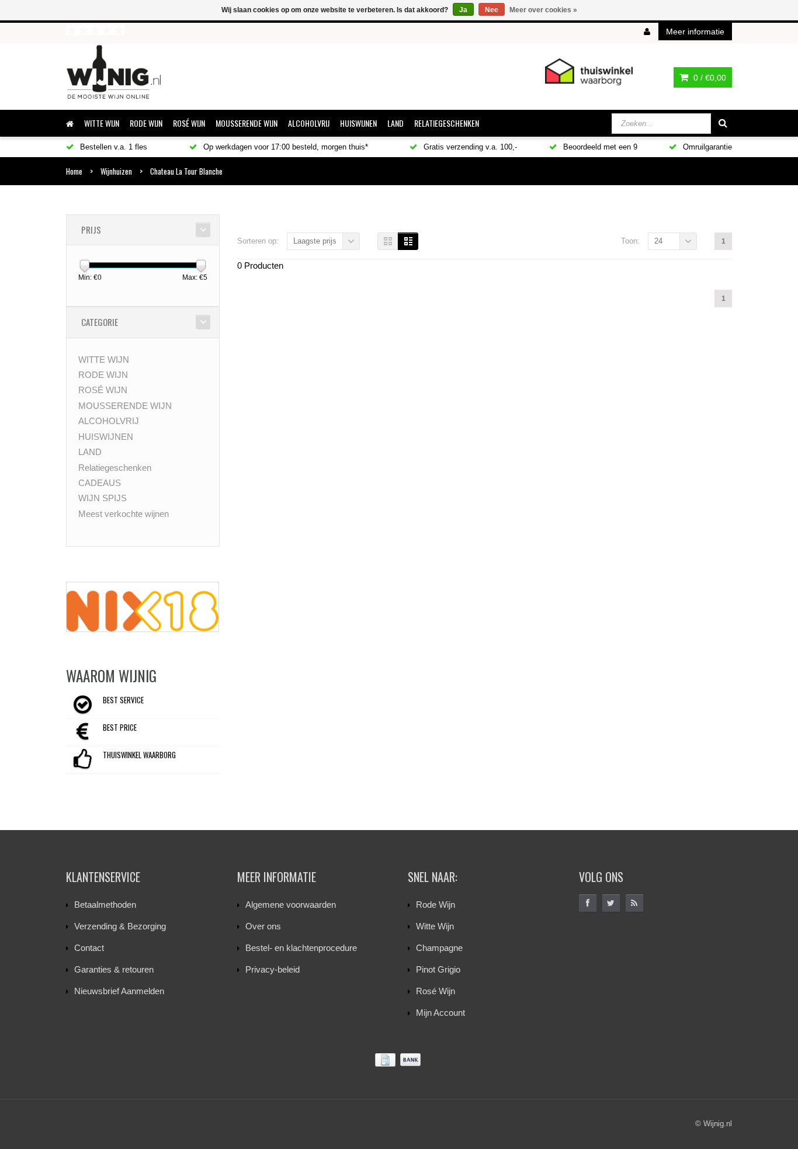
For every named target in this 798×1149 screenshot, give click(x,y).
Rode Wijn (435, 905)
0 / (708, 77)
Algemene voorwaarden (290, 905)
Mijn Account (440, 1013)
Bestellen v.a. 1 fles (112, 147)
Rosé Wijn (435, 991)
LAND (395, 123)
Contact (89, 948)
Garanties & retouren (114, 969)
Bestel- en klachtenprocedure (301, 948)
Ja (463, 10)
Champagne (439, 948)
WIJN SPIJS (102, 498)
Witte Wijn (435, 926)
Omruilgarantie (706, 147)
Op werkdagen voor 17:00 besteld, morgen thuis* (284, 147)
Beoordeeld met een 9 (599, 147)
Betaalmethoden (105, 905)
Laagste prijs (314, 241)
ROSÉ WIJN (189, 123)
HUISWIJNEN (358, 123)
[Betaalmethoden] (399, 1060)
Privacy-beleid (272, 969)
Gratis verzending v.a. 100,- (469, 147)
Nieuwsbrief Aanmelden (119, 991)
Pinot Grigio (438, 969)
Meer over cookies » (543, 10)
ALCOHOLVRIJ (308, 123)
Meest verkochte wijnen (123, 514)
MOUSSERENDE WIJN (246, 123)
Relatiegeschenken (446, 123)
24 (658, 241)
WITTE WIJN (101, 123)
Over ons (263, 926)
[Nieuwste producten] (634, 903)
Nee (491, 10)
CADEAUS (99, 483)
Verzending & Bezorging (120, 926)
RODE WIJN (146, 123)
